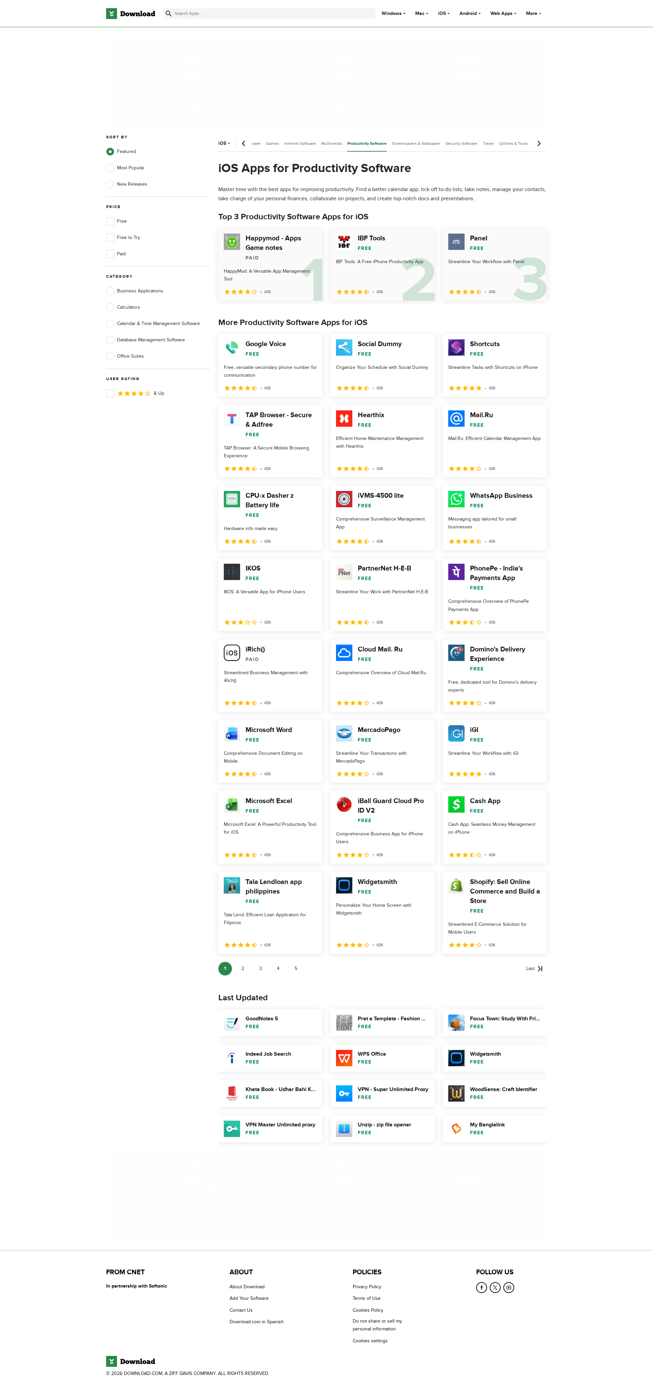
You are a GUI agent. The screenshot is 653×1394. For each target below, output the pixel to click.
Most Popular (131, 168)
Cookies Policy (368, 1310)
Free (122, 221)
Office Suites (130, 356)
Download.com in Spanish (257, 1322)
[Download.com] (130, 13)
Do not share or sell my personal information (377, 1325)
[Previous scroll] (244, 143)
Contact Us (241, 1310)
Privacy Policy (367, 1287)
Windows (392, 13)
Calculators (128, 307)
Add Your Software (249, 1299)
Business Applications (140, 291)
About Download (247, 1287)
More (531, 13)
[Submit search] (168, 13)
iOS (442, 13)
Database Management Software (151, 340)
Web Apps (501, 13)
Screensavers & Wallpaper (416, 143)
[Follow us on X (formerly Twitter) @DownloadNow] (495, 1287)
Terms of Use (367, 1299)
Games (272, 143)
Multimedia (331, 143)
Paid (121, 254)
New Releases (132, 184)
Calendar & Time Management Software (158, 323)
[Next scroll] (539, 143)
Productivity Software (367, 143)
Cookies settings (370, 1341)
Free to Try (128, 237)
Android (468, 13)
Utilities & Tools (513, 143)
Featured (126, 151)
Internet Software (300, 143)
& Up (159, 393)
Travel (488, 143)
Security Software (462, 143)
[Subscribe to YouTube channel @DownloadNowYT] (508, 1287)
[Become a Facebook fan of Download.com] (481, 1287)
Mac (419, 13)
